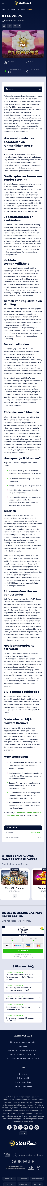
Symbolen (23, 1046)
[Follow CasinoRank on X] (20, 1127)
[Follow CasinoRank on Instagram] (15, 1127)
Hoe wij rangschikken (23, 1086)
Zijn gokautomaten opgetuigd (23, 1042)
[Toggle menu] (3, 3)
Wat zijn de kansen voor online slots (23, 1050)
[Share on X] (4, 26)
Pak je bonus (23, 951)
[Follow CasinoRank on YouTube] (26, 1127)
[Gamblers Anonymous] (31, 1168)
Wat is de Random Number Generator (23, 1058)
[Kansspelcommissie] (6, 1155)
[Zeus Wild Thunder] (15, 884)
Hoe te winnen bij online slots (23, 1054)
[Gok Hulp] (23, 1161)
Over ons (23, 1074)
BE (22, 1133)
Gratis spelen (23, 44)
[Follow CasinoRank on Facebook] (9, 1127)
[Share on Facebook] (9, 26)
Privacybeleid (23, 1078)
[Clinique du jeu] (15, 1168)
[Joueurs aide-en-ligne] (28, 1155)
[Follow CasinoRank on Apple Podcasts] (36, 1127)
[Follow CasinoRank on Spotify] (31, 1127)
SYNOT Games (35, 832)
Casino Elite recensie (23, 954)
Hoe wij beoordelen (23, 1082)
